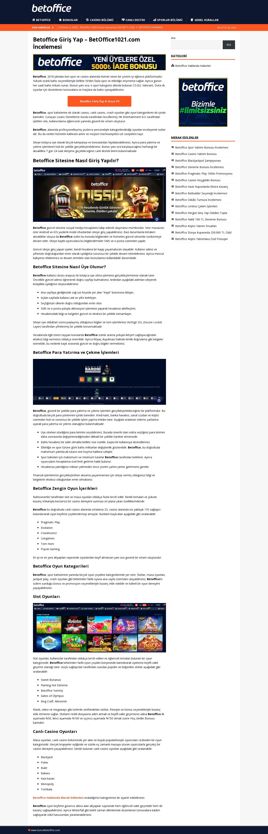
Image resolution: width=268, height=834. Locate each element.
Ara (173, 38)
